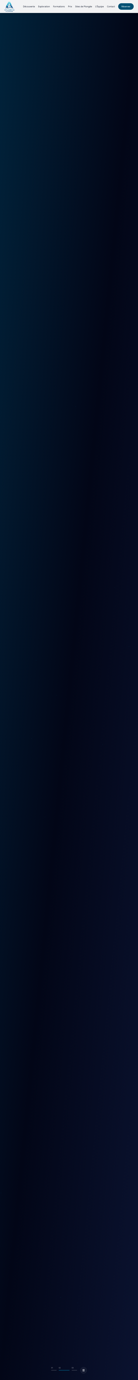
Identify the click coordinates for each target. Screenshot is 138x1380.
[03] (74, 1370)
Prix (70, 6)
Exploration (44, 6)
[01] (54, 1370)
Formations (59, 6)
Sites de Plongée (83, 6)
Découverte (29, 6)
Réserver (125, 6)
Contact (111, 6)
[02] (64, 1370)
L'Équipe (99, 6)
